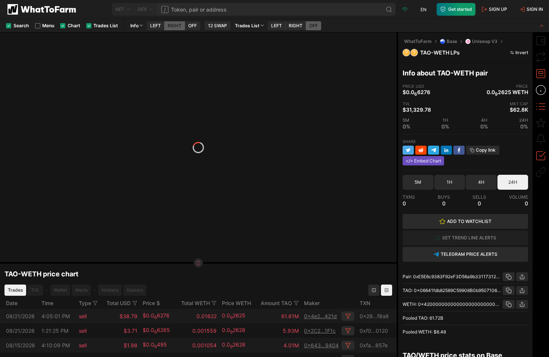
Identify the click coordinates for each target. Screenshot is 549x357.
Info (134, 25)
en (424, 9)
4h (481, 182)
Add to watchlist (469, 221)
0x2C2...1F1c (320, 330)
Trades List (247, 25)
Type (85, 303)
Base (452, 41)
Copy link (486, 150)
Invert (521, 52)
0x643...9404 (321, 345)
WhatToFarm (418, 41)
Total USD (118, 303)
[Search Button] (389, 9)
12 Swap (217, 25)
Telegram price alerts (469, 254)
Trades (15, 290)
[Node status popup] (405, 9)
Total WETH (195, 303)
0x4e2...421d (320, 316)
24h (512, 182)
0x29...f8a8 (374, 316)
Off (192, 25)
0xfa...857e (374, 345)
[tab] (541, 40)
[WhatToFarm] (43, 9)
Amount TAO (276, 303)
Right (175, 25)
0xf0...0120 (374, 330)
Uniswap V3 (484, 41)
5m (418, 182)
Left (155, 25)
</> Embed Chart (423, 161)
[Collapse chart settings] (541, 25)
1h (449, 182)
